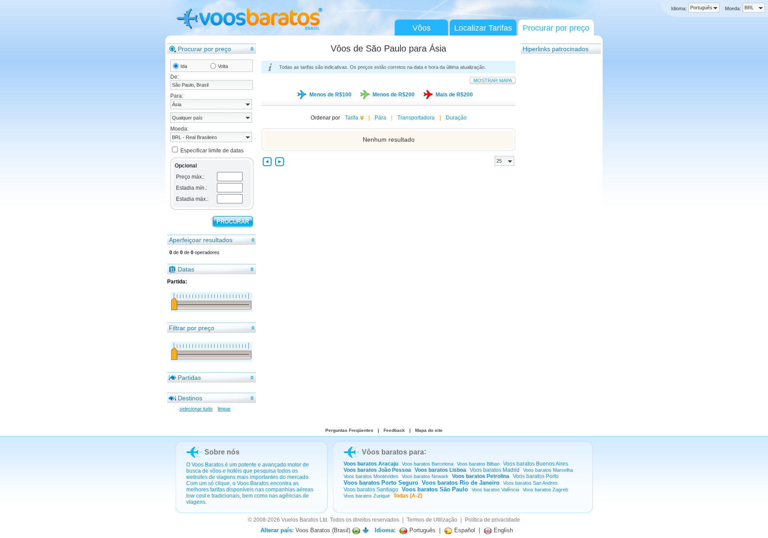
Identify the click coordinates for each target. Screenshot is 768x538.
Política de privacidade (492, 520)
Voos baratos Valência (495, 489)
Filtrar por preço (191, 327)
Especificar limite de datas (212, 150)
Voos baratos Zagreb (545, 489)
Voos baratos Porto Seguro (381, 482)
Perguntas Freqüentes (349, 430)
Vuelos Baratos (299, 520)
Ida (183, 66)
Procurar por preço (556, 28)
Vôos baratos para (393, 452)
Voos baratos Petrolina (480, 476)
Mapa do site (429, 430)
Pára (380, 118)
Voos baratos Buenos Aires (535, 464)
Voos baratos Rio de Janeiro (461, 482)
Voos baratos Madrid (495, 470)
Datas (186, 269)
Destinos (190, 398)
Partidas (189, 377)
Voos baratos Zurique (367, 495)
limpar (224, 408)
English (502, 530)
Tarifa (351, 118)
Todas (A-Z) (407, 496)
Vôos (421, 28)
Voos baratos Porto (536, 476)
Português (422, 530)
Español (463, 530)
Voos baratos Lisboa (440, 470)
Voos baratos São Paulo (435, 489)
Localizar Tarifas (483, 28)
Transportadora (416, 118)
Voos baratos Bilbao (478, 463)
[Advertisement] (556, 188)
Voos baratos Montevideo (371, 476)
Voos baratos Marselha (548, 470)
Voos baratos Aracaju (371, 464)
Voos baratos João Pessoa (377, 470)
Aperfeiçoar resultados (200, 239)
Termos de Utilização (432, 520)
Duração (456, 118)
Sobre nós (222, 452)
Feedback (394, 430)
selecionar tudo (196, 408)
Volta (223, 66)
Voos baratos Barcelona (427, 463)
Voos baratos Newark (425, 476)
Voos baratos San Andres (530, 483)
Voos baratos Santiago (371, 489)
